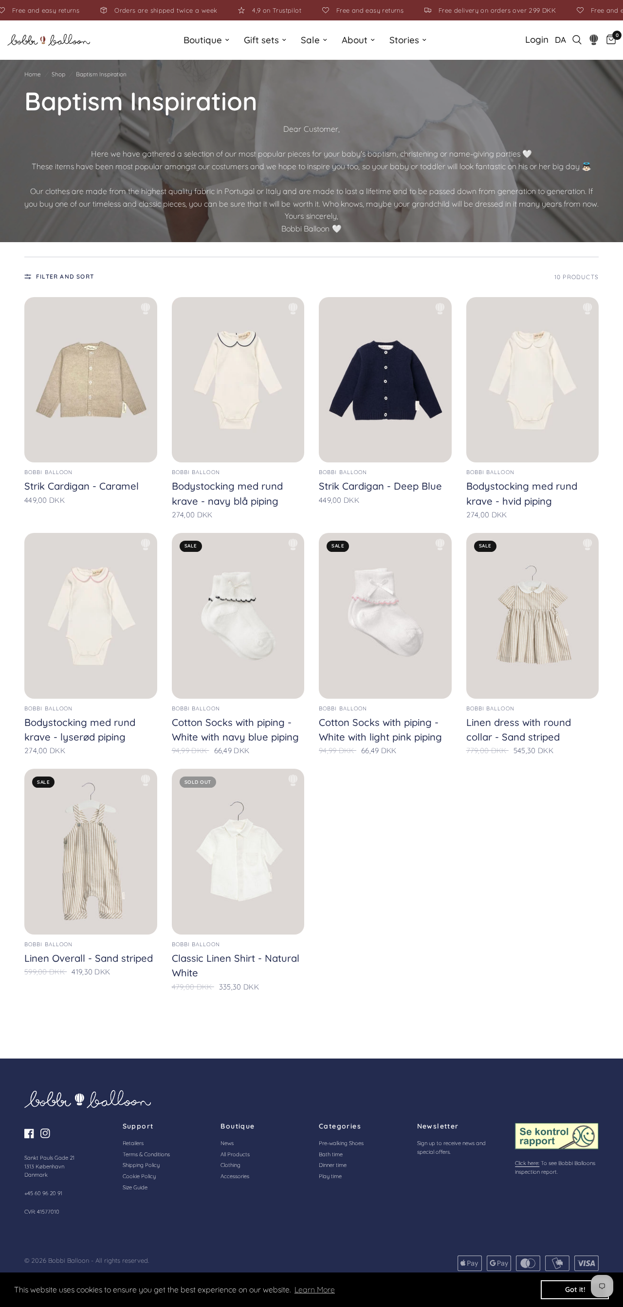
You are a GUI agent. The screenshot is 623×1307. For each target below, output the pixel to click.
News (227, 1143)
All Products (235, 1154)
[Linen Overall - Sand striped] (90, 852)
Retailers (133, 1143)
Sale (310, 40)
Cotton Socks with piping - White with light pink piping (380, 729)
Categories (340, 1126)
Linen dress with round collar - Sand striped (518, 729)
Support (138, 1126)
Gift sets (261, 40)
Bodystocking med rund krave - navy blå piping (227, 493)
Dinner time (333, 1165)
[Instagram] (47, 1133)
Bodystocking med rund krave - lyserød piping (79, 729)
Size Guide (135, 1187)
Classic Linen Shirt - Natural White (235, 965)
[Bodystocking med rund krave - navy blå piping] (238, 380)
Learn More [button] (314, 1289)
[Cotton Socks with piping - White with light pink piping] (385, 616)
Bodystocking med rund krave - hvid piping (521, 493)
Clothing (230, 1165)
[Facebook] (31, 1133)
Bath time (331, 1154)
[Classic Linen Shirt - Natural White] (238, 852)
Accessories (234, 1176)
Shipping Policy (141, 1165)
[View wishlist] (594, 39)
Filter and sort (65, 276)
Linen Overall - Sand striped (88, 958)
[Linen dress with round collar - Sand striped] (532, 616)
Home (32, 74)
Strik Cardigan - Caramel (81, 486)
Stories (404, 40)
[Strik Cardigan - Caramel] (90, 380)
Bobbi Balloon (48, 472)
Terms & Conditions (146, 1154)
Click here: (527, 1163)
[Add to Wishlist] (145, 308)
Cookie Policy (139, 1176)
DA (560, 40)
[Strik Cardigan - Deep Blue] (385, 380)
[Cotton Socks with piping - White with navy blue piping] (238, 616)
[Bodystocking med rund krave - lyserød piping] (90, 616)
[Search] (577, 39)
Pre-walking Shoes (341, 1143)
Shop (58, 74)
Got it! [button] (575, 1289)
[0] (609, 39)
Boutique (202, 40)
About (354, 40)
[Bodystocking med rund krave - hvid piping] (532, 380)
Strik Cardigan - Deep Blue (380, 486)
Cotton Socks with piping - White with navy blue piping (235, 729)
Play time (330, 1176)
